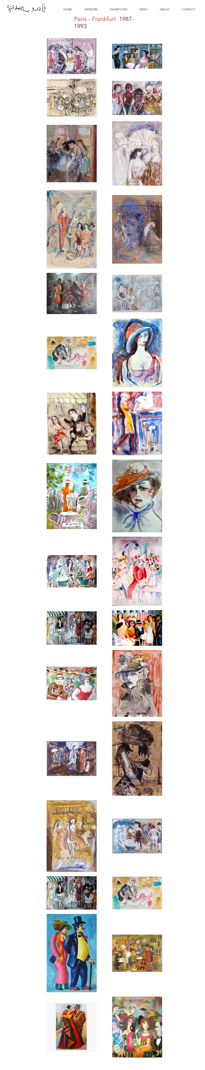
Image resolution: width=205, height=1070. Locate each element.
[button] (94, 9)
